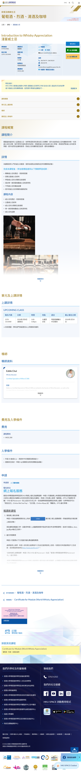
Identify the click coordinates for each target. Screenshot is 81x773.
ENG (65, 2)
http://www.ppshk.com (30, 548)
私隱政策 (59, 734)
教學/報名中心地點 (16, 734)
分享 (41, 50)
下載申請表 (15, 483)
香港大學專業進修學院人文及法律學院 (17, 681)
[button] (73, 2)
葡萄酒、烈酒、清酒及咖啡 (24, 16)
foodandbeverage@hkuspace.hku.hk (49, 67)
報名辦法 (72, 44)
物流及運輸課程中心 (11, 723)
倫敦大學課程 (9, 714)
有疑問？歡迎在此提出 (47, 69)
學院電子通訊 (17, 632)
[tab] (40, 127)
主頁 (2, 25)
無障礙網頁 (6, 738)
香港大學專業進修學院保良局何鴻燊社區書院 (20, 695)
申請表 (43, 47)
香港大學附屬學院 (10, 690)
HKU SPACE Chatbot (69, 765)
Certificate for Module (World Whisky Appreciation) (39, 599)
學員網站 (27, 734)
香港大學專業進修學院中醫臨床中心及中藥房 (20, 704)
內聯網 (42, 734)
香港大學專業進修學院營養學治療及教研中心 (20, 709)
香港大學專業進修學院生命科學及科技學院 (19, 686)
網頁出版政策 (50, 734)
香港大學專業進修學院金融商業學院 (16, 676)
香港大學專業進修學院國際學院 (15, 700)
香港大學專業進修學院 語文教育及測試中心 (19, 719)
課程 (8, 25)
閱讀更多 (74, 88)
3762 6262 (53, 677)
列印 (48, 50)
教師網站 (35, 734)
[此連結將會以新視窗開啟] (57, 711)
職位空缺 (5, 734)
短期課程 (7, 573)
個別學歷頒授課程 (10, 578)
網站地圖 (67, 734)
